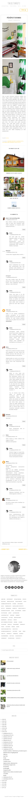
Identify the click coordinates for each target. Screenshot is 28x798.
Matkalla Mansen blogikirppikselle (10, 752)
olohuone (3, 624)
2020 (3, 724)
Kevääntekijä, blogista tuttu (9, 764)
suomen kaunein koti (6, 631)
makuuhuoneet (17, 617)
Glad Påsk (5, 756)
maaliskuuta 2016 (7, 749)
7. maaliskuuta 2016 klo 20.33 (15, 292)
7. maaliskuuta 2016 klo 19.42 (11, 252)
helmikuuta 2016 (7, 777)
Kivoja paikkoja (17, 599)
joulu (2, 606)
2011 (3, 787)
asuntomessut (18, 601)
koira (12, 610)
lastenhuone (6, 142)
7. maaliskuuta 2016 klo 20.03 (15, 262)
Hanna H (8, 498)
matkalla (10, 619)
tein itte (3, 633)
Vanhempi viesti (22, 549)
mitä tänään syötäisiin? (6, 622)
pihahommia (16, 624)
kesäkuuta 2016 (6, 744)
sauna (17, 626)
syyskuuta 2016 (6, 738)
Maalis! (4, 775)
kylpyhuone (4, 613)
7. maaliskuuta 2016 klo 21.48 (11, 311)
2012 (3, 785)
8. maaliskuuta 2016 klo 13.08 (15, 490)
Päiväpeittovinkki (7, 770)
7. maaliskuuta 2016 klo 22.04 (15, 329)
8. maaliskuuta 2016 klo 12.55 (15, 450)
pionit (2, 626)
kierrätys (14, 608)
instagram (20, 603)
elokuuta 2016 (6, 740)
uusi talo (12, 635)
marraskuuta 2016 (7, 735)
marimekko (3, 619)
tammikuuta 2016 (7, 778)
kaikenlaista (19, 141)
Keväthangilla (6, 768)
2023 (3, 719)
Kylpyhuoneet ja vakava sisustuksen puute (12, 771)
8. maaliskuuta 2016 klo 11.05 (11, 436)
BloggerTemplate (20, 796)
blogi (25, 601)
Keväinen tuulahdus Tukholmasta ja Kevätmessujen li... (15, 750)
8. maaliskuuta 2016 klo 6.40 (11, 416)
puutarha (8, 626)
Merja (7, 461)
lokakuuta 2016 (6, 736)
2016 (3, 731)
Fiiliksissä (5, 754)
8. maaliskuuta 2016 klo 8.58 (14, 426)
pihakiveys (22, 624)
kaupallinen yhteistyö (18, 606)
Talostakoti (14, 3)
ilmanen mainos (11, 141)
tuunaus (21, 633)
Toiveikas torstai (7, 761)
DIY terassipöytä (10, 661)
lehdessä (12, 615)
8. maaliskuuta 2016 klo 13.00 (11, 463)
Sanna (10, 233)
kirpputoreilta (21, 608)
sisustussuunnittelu (6, 629)
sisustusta (17, 142)
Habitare (3, 599)
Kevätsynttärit (6, 759)
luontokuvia (4, 617)
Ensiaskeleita (6, 766)
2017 (3, 730)
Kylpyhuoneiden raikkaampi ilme (10, 763)
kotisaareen (18, 610)
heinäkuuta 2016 (7, 742)
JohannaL (8, 414)
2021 (3, 723)
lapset (9, 613)
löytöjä (11, 617)
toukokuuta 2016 (7, 745)
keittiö (3, 608)
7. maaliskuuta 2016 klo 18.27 (11, 219)
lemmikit (18, 615)
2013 (3, 784)
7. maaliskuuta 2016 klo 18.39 (15, 234)
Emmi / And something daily (13, 218)
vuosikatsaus (11, 638)
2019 (3, 726)
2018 (3, 728)
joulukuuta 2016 (6, 733)
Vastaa (23, 229)
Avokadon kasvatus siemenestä (13, 683)
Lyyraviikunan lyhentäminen (12, 675)
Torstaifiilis (5, 773)
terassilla (9, 633)
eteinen (14, 603)
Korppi (4, 757)
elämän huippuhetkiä (6, 603)
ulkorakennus (4, 635)
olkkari (20, 622)
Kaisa (7, 435)
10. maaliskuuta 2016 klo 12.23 (12, 500)
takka (24, 631)
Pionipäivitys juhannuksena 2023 (13, 690)
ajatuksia (3, 601)
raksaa (13, 626)
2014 (3, 782)
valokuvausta (18, 635)
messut (15, 619)
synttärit (15, 631)
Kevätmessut (10, 599)
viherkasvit (4, 638)
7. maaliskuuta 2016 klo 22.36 (11, 348)
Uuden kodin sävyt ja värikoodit (13, 668)
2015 (3, 780)
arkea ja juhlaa (10, 601)
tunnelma (15, 633)
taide (20, 631)
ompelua (10, 624)
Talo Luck (8, 310)
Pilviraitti (8, 250)
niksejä (12, 142)
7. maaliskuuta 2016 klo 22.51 (15, 371)
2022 (3, 721)
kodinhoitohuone (5, 610)
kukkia (24, 610)
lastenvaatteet (5, 615)
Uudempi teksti (5, 549)
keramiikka (8, 608)
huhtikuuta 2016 (6, 747)
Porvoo (24, 599)
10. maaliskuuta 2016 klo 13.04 (15, 512)
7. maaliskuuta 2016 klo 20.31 (11, 277)
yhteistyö (18, 638)
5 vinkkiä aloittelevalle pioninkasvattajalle (15, 697)
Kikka (7, 347)
